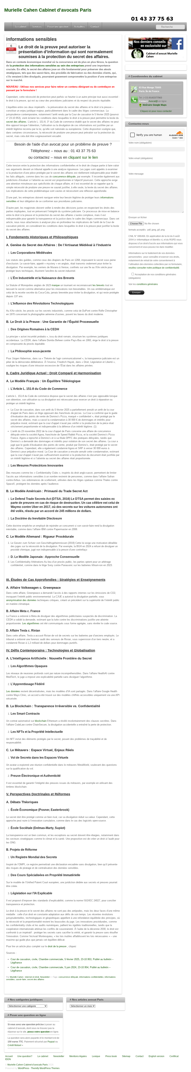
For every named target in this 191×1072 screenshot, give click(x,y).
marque (56, 285)
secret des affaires (16, 121)
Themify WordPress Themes (45, 1068)
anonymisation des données (21, 600)
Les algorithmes (30, 623)
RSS (182, 18)
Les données (13, 691)
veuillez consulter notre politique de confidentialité (154, 267)
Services (37, 26)
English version (156, 1056)
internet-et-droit (32, 977)
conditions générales (147, 284)
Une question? (24, 1056)
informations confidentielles (91, 977)
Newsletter (45, 977)
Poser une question (57, 26)
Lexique (95, 1056)
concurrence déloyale (64, 176)
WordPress (23, 1068)
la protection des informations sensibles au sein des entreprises (47, 65)
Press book (111, 1056)
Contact (95, 26)
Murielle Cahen (16, 977)
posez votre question (38, 1031)
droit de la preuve (57, 946)
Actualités (79, 26)
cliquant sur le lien (83, 157)
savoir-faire (21, 979)
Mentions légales (78, 1056)
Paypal (51, 1041)
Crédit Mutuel (14, 1045)
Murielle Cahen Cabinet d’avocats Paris (47, 10)
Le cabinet (20, 26)
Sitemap (125, 1056)
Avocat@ (153, 101)
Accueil (8, 26)
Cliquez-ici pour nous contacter (156, 111)
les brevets (98, 285)
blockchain (40, 720)
